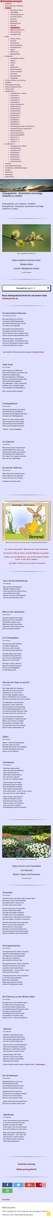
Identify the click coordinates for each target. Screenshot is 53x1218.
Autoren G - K (15, 139)
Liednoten (17, 429)
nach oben (6, 1199)
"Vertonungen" (40, 1064)
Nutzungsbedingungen (13, 166)
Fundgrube (14, 78)
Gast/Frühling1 (15, 106)
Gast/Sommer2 (15, 113)
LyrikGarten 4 (15, 102)
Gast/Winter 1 (15, 120)
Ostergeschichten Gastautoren (21, 128)
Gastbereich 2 (10, 144)
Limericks (13, 74)
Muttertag (13, 21)
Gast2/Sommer (15, 150)
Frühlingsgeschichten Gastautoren (22, 126)
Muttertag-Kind (15, 23)
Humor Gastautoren (17, 104)
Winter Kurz (14, 52)
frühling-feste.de (10, 298)
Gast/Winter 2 (15, 122)
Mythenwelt (14, 67)
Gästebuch (9, 172)
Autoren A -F (14, 137)
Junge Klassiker (15, 161)
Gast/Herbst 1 (15, 115)
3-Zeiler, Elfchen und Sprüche (15, 80)
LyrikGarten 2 (15, 98)
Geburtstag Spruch (16, 14)
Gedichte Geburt (16, 17)
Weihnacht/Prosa (16, 131)
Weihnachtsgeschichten (13, 87)
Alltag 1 (13, 60)
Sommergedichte (16, 45)
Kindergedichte (15, 76)
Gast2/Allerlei (15, 159)
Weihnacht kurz (15, 32)
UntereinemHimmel (17, 133)
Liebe (12, 65)
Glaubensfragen (16, 69)
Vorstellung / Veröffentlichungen (16, 168)
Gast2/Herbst (14, 152)
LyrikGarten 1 (15, 95)
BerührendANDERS (17, 135)
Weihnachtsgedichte (17, 30)
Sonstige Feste (15, 34)
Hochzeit (13, 19)
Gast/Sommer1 (15, 111)
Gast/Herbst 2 (15, 117)
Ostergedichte (15, 28)
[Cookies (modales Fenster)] (48, 1213)
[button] (7, 1185)
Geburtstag (14, 12)
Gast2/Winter (14, 155)
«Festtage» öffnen (16, 10)
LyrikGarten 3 (15, 100)
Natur (7, 36)
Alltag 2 (13, 63)
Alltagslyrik (9, 56)
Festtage (8, 8)
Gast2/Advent (15, 157)
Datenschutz (9, 177)
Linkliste (8, 163)
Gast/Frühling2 (15, 109)
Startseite (8, 4)
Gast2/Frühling (15, 148)
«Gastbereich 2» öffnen (18, 146)
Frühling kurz (14, 43)
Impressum (9, 174)
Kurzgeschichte (38, 352)
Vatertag (13, 25)
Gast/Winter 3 (15, 124)
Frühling (13, 41)
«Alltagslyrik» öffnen (17, 58)
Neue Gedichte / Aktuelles (14, 6)
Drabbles (8, 82)
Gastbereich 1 (10, 91)
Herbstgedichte (15, 47)
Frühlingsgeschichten (12, 85)
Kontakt (7, 170)
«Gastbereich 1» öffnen (18, 93)
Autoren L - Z (14, 142)
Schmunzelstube (16, 71)
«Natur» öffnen (15, 39)
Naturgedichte (15, 54)
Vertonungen (9, 89)
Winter (12, 50)
